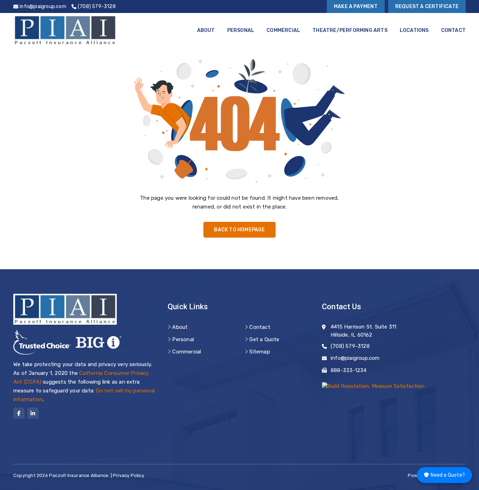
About (206, 30)
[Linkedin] (33, 413)
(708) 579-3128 (350, 346)
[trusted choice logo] (41, 342)
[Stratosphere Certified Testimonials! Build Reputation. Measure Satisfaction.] (374, 386)
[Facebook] (19, 413)
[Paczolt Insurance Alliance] (65, 30)
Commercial (283, 30)
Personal (241, 30)
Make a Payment (356, 6)
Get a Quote (264, 339)
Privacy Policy (128, 475)
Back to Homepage (239, 230)
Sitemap (259, 352)
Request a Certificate (427, 6)
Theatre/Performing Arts (349, 30)
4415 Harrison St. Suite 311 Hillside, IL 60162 (363, 331)
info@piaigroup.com (355, 358)
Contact (453, 30)
